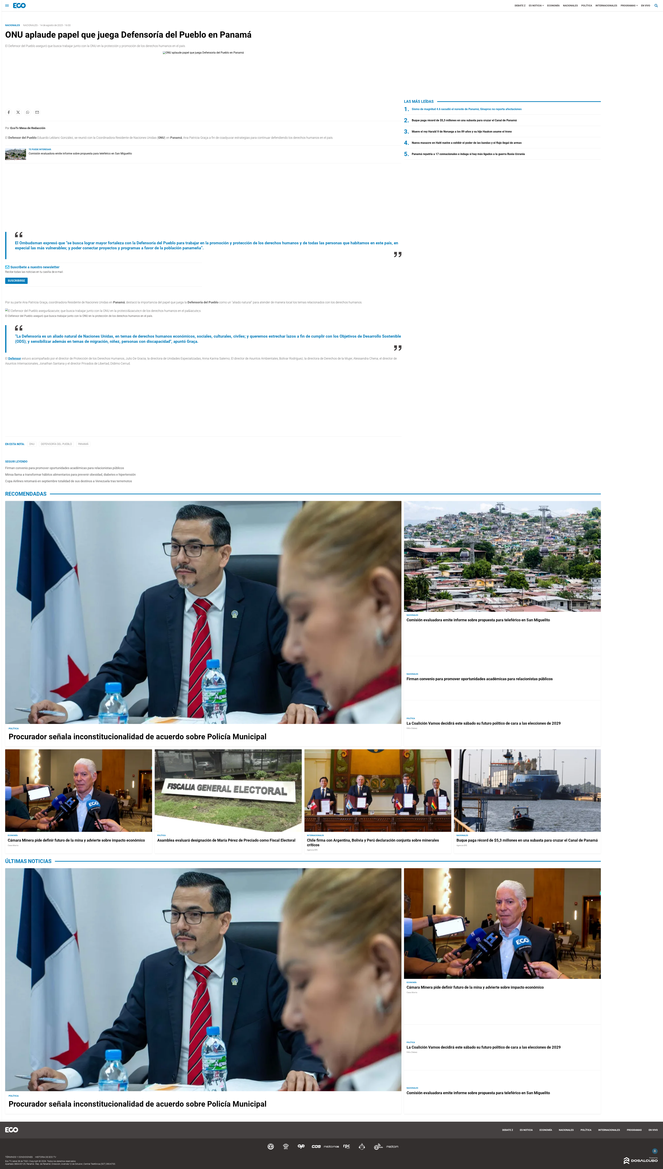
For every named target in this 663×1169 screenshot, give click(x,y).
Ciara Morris (13, 845)
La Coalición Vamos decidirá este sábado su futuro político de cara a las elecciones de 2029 (484, 723)
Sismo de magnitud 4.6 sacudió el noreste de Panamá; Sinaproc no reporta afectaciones (467, 109)
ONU (32, 444)
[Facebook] (8, 112)
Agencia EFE (312, 850)
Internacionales (606, 5)
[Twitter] (18, 112)
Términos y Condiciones (19, 1157)
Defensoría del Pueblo (56, 444)
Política (586, 5)
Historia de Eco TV (45, 1157)
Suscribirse (16, 280)
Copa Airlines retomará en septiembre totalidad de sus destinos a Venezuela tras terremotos (68, 481)
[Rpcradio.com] (346, 1149)
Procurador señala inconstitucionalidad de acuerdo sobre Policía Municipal (138, 736)
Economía (553, 5)
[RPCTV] (286, 1149)
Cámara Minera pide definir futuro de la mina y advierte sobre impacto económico (76, 840)
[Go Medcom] (331, 1149)
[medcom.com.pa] (392, 1149)
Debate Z (520, 5)
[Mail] (37, 112)
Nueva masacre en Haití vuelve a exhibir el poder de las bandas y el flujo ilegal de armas (467, 142)
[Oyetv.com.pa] (301, 1149)
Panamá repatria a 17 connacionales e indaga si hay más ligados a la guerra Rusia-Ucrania (468, 154)
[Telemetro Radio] (377, 1149)
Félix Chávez (412, 728)
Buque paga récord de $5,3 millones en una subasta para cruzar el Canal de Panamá (464, 120)
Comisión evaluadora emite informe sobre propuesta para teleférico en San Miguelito (80, 153)
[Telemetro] (270, 1149)
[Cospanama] (316, 1149)
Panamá (83, 444)
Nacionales (570, 5)
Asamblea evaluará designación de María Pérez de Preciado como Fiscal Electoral (226, 840)
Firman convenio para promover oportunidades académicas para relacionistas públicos (64, 468)
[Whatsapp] (27, 112)
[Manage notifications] (655, 1151)
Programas (628, 5)
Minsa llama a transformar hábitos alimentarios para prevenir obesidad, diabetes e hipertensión (70, 474)
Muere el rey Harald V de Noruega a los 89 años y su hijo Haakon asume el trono (462, 131)
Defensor (14, 358)
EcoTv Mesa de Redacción (27, 128)
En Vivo (645, 5)
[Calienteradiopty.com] (361, 1149)
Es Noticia (535, 5)
